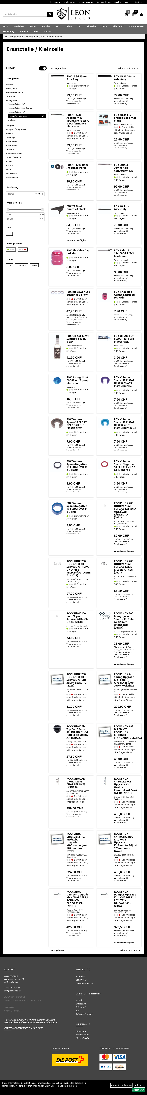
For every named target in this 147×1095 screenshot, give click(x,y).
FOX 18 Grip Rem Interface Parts (77, 166)
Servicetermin (69, 2)
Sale (36, 31)
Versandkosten (82, 1034)
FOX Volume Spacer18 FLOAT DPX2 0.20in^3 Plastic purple (124, 382)
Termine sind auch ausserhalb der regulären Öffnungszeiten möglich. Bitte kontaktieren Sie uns (31, 1024)
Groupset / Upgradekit (16, 129)
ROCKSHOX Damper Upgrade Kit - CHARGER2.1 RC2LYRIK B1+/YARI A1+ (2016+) (125, 899)
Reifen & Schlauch (14, 92)
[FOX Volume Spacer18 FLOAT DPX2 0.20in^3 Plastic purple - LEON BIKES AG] (105, 380)
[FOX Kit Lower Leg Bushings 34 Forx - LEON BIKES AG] (57, 292)
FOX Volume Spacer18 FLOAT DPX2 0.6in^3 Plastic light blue (125, 424)
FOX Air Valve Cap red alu (77, 252)
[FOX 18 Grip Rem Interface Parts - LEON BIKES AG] (57, 166)
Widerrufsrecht (82, 1038)
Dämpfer (10, 125)
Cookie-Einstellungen (121, 1085)
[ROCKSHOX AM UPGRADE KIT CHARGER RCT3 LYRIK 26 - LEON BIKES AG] (57, 781)
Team (126, 2)
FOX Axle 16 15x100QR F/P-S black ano (124, 253)
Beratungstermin (86, 2)
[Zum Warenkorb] (126, 14)
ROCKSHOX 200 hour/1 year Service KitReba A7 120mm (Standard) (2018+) (124, 620)
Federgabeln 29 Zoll (16, 104)
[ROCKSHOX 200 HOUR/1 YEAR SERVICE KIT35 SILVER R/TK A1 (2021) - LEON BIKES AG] (105, 563)
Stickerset (12, 120)
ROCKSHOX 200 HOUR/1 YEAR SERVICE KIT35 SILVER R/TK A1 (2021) (123, 566)
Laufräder (10, 96)
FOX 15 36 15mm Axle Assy (77, 78)
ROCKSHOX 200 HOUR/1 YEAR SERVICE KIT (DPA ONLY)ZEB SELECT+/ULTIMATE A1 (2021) (78, 568)
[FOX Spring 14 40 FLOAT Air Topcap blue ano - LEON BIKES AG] (57, 380)
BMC (57, 26)
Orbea (69, 26)
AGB (77, 1010)
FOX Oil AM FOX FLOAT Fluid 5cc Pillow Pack (124, 338)
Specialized (18, 26)
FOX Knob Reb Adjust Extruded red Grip (124, 294)
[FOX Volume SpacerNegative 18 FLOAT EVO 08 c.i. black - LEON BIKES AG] (57, 466)
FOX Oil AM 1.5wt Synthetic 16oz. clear (77, 338)
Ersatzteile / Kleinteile (51, 36)
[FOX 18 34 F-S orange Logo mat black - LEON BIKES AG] (105, 119)
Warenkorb (81, 1031)
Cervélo (46, 26)
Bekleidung (8, 31)
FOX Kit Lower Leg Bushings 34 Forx (78, 293)
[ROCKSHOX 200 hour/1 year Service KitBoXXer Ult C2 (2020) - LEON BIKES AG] (57, 616)
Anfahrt (117, 2)
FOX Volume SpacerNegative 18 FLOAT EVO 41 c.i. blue (76, 507)
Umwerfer (10, 149)
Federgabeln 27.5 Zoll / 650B (20, 108)
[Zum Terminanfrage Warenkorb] (134, 14)
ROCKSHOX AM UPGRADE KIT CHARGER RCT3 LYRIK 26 (76, 783)
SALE (5, 26)
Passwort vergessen (84, 983)
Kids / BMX (118, 26)
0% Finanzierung (104, 2)
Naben (9, 161)
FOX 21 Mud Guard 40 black (76, 207)
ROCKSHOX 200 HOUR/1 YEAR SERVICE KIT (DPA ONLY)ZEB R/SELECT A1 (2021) (125, 510)
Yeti (79, 26)
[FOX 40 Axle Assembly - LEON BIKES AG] (105, 209)
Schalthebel (11, 145)
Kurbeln (9, 133)
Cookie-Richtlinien (68, 1085)
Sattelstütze (11, 173)
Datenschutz (81, 1007)
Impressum (81, 1003)
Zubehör (24, 31)
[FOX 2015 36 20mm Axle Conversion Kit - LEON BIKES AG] (105, 164)
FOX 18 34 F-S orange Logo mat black (125, 117)
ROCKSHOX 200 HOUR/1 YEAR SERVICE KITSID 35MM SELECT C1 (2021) (76, 679)
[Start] (6, 36)
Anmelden (80, 976)
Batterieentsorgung (84, 1014)
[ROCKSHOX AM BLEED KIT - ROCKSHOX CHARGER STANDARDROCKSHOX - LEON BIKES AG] (105, 732)
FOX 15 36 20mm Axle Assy (124, 78)
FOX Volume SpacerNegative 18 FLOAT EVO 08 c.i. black (76, 465)
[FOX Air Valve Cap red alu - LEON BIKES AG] (57, 257)
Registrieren (81, 979)
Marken (47, 31)
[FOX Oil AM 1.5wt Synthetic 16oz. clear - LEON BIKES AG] (57, 347)
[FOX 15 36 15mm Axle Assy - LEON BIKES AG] (57, 76)
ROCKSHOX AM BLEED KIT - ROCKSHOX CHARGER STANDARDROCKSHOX (128, 732)
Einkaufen (137, 2)
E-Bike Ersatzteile (14, 153)
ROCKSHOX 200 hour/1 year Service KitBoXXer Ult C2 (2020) (78, 618)
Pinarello (91, 26)
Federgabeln (32, 36)
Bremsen (10, 84)
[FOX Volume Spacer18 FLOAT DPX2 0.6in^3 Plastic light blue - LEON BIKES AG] (105, 423)
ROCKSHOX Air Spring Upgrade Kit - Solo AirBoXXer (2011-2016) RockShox (125, 679)
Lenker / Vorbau (13, 157)
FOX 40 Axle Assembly (121, 207)
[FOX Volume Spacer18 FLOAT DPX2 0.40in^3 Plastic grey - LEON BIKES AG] (57, 423)
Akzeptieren (138, 1089)
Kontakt (79, 1000)
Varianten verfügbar (76, 240)
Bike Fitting (54, 2)
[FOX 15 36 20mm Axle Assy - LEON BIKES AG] (105, 76)
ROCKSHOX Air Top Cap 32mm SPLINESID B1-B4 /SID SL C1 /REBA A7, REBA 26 (77, 732)
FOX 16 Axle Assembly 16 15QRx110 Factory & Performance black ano (77, 120)
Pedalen (9, 165)
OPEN (104, 26)
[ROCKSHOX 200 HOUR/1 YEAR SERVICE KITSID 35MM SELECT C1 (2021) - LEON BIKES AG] (57, 680)
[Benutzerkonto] (141, 14)
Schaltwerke (12, 141)
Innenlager (11, 137)
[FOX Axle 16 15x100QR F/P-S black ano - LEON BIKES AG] (105, 250)
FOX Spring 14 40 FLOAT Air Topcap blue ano (77, 380)
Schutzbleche (12, 177)
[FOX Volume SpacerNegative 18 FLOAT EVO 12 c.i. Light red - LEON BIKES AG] (105, 464)
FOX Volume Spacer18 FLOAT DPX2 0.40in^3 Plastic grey (76, 424)
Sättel (8, 169)
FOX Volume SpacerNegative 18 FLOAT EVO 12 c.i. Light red (124, 465)
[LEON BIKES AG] (73, 14)
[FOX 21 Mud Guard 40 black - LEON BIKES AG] (57, 210)
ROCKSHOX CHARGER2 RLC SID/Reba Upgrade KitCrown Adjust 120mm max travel (76, 842)
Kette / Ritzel (12, 88)
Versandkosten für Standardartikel (73, 102)
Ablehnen (139, 1085)
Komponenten (136, 26)
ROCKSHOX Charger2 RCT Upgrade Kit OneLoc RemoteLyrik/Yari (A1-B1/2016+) (125, 786)
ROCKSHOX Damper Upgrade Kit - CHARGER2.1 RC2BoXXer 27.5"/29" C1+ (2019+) (77, 899)
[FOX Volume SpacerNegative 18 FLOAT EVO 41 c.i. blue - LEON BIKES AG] (57, 509)
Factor (33, 26)
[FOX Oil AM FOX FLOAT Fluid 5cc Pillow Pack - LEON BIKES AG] (105, 337)
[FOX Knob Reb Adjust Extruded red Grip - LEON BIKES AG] (105, 296)
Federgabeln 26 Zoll (16, 112)
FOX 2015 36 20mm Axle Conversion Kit (123, 167)
